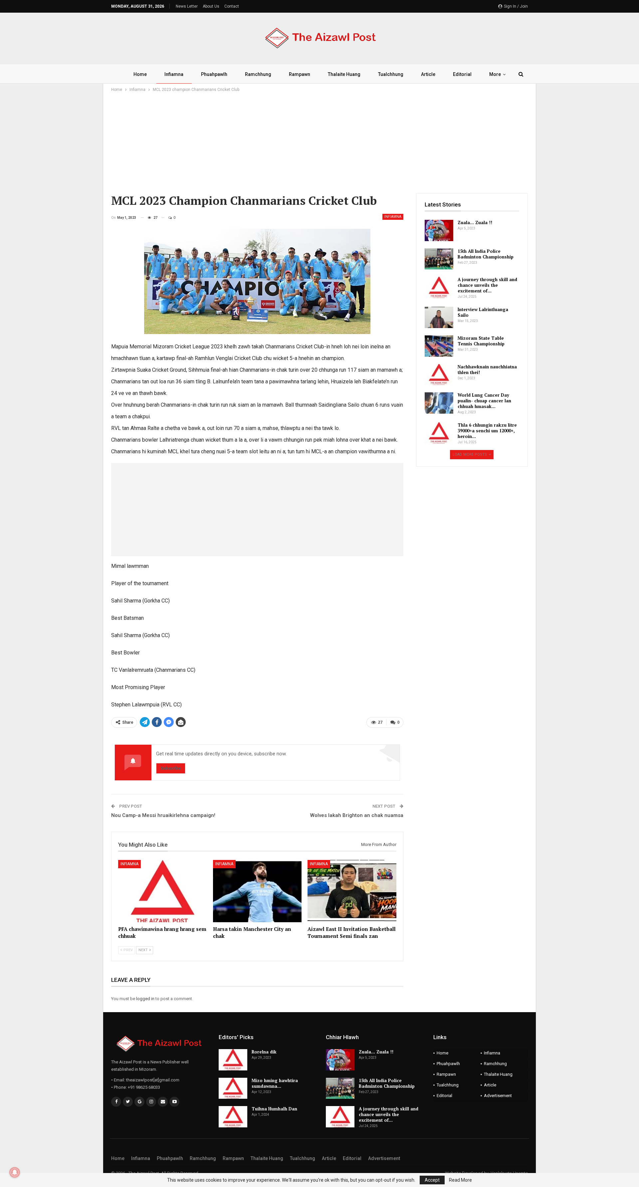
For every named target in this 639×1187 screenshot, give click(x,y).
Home (140, 74)
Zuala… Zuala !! (475, 222)
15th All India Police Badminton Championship (486, 254)
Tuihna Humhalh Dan (274, 1109)
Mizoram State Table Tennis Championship (481, 341)
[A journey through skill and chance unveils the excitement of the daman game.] (439, 287)
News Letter (187, 6)
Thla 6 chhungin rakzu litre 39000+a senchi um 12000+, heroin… (487, 430)
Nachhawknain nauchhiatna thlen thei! (487, 369)
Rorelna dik (264, 1052)
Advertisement (498, 1095)
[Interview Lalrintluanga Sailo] (439, 317)
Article (428, 74)
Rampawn (299, 74)
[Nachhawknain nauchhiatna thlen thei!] (439, 374)
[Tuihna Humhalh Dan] (233, 1116)
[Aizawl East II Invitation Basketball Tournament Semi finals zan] (352, 891)
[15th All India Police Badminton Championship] (439, 259)
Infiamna (173, 74)
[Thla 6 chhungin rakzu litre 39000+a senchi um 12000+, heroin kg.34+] (439, 433)
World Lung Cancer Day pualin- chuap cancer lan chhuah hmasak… (484, 400)
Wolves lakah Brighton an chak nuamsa (356, 815)
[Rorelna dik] (233, 1059)
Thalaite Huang (344, 74)
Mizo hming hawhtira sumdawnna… (275, 1083)
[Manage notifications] (14, 1172)
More (495, 74)
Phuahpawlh (214, 74)
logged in (145, 998)
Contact (231, 6)
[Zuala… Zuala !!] (439, 230)
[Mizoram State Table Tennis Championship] (439, 346)
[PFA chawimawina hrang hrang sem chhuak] (162, 891)
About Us (211, 6)
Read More (460, 1180)
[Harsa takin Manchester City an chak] (257, 891)
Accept (432, 1180)
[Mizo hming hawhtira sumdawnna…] (233, 1088)
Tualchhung (390, 74)
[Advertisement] (319, 143)
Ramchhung (258, 74)
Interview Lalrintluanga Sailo (483, 312)
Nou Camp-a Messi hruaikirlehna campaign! (163, 815)
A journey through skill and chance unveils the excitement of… (487, 285)
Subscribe (171, 768)
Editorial (462, 74)
